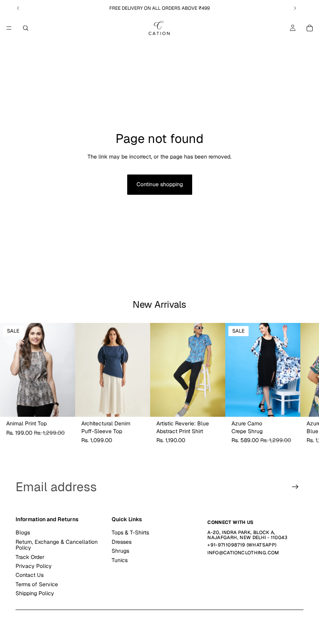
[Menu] (9, 28)
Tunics (120, 560)
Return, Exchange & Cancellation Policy (57, 544)
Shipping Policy (35, 593)
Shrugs (120, 550)
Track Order (30, 557)
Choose (69, 404)
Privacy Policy (34, 565)
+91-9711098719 (226, 545)
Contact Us (30, 575)
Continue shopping (160, 184)
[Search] (25, 28)
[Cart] (309, 28)
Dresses (121, 541)
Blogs (23, 532)
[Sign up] (295, 487)
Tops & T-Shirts (130, 532)
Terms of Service (37, 584)
